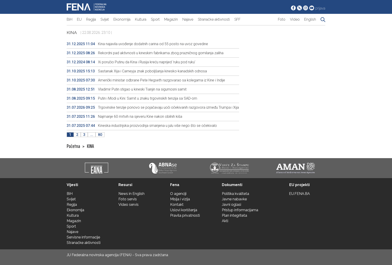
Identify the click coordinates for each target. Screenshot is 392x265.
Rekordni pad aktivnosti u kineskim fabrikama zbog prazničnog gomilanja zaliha (145, 53)
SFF (237, 19)
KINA (90, 146)
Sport (155, 19)
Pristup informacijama (240, 210)
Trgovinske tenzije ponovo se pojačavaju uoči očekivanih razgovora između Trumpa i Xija (153, 107)
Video (295, 19)
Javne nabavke (234, 199)
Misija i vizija (180, 199)
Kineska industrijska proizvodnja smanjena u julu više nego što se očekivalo (142, 125)
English (310, 19)
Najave (187, 19)
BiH (69, 19)
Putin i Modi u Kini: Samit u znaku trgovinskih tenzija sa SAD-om (132, 98)
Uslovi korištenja (183, 210)
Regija (91, 19)
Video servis (128, 204)
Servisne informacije (83, 237)
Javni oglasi (231, 204)
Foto (281, 19)
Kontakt (177, 204)
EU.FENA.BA (299, 193)
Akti (225, 221)
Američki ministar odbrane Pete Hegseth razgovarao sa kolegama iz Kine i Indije (146, 80)
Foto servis (127, 199)
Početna (73, 146)
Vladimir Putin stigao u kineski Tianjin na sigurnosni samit (126, 89)
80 (100, 134)
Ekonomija (121, 19)
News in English (131, 193)
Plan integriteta (234, 215)
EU (79, 19)
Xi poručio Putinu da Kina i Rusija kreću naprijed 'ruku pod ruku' (131, 62)
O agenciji (178, 193)
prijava (320, 8)
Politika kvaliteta (235, 193)
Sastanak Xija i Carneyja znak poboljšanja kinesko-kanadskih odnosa (137, 71)
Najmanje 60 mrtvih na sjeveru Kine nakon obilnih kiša (124, 116)
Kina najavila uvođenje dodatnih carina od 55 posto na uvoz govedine (137, 44)
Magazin (171, 19)
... (91, 134)
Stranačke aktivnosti (214, 19)
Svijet (104, 19)
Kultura (140, 19)
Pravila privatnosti (185, 215)
